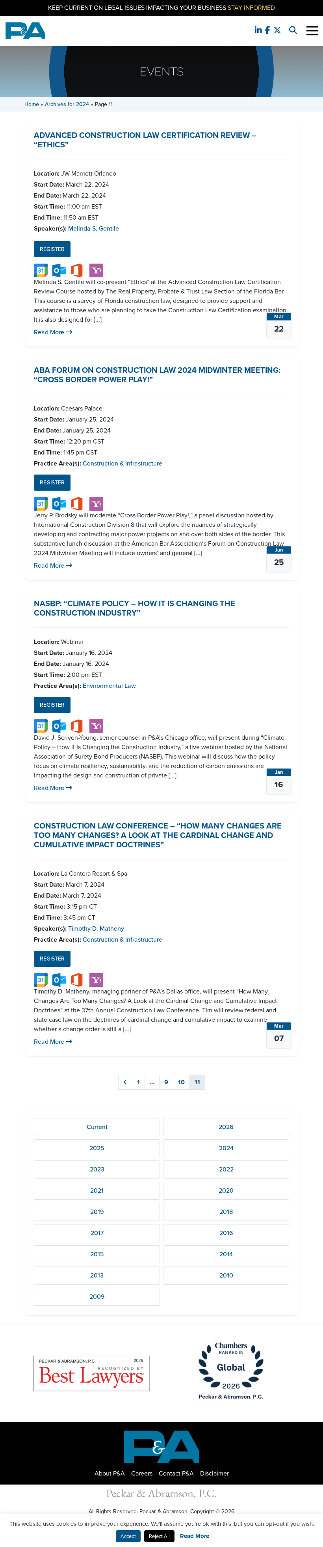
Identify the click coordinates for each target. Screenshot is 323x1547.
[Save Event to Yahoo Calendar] (96, 270)
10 (181, 1082)
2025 (96, 1148)
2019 (97, 1211)
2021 (97, 1190)
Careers (141, 1473)
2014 (226, 1254)
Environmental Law (109, 685)
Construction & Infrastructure (122, 463)
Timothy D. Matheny (96, 928)
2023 (97, 1169)
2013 (97, 1275)
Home (31, 104)
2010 (226, 1275)
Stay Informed (251, 7)
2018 (226, 1211)
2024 (226, 1148)
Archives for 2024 (67, 104)
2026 (226, 1126)
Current (97, 1126)
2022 (226, 1169)
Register (52, 249)
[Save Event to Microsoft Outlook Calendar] (59, 270)
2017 (97, 1232)
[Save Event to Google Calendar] (41, 270)
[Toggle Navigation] (312, 31)
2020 (226, 1190)
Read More (50, 332)
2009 (97, 1296)
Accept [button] (128, 1536)
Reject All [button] (159, 1536)
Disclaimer (214, 1473)
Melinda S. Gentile (93, 228)
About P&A (110, 1473)
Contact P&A (176, 1473)
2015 (97, 1254)
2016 (226, 1232)
